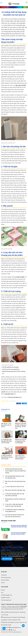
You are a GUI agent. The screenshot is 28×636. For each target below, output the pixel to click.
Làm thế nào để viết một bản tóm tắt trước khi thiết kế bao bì (14, 515)
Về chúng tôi (4, 575)
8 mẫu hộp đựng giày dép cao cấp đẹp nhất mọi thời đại (14, 494)
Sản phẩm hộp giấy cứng (6, 595)
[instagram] (7, 630)
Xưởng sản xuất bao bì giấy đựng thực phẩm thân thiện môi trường (19, 526)
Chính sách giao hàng (6, 577)
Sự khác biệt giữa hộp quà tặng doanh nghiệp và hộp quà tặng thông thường (15, 470)
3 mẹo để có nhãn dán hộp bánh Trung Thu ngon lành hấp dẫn (14, 505)
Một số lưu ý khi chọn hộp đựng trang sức (15, 482)
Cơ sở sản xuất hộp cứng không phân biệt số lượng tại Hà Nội (18, 533)
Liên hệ (2, 582)
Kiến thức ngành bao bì (6, 600)
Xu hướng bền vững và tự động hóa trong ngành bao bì (14, 510)
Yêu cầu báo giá (6, 558)
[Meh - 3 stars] (4, 401)
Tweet (25, 403)
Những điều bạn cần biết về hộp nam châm (15, 500)
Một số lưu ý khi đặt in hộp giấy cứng (15, 490)
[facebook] (9, 630)
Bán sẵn (3, 590)
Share (19, 403)
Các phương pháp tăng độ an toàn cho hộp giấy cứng (14, 477)
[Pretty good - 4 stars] (6, 401)
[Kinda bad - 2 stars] (3, 401)
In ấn (2, 592)
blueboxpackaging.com (14, 397)
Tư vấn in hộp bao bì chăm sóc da (14, 486)
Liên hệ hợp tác (19, 558)
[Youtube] (11, 630)
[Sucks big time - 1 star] (2, 401)
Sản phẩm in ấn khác (5, 597)
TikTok (14, 630)
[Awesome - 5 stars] (7, 401)
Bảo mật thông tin (5, 580)
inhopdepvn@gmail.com (15, 627)
